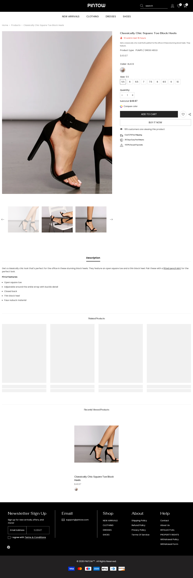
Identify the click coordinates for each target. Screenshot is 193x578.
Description (93, 257)
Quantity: (125, 90)
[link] (183, 114)
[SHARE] (188, 114)
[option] (57, 112)
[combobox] (157, 5)
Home (5, 25)
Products (15, 25)
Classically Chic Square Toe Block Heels (94, 478)
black (76, 489)
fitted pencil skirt (172, 268)
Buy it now (155, 122)
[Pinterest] (8, 547)
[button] (3, 219)
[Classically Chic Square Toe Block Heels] (96, 444)
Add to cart (149, 114)
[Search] (154, 6)
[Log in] (172, 6)
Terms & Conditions (35, 537)
